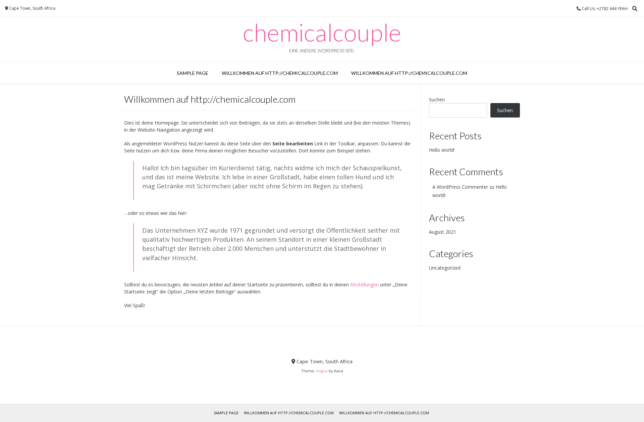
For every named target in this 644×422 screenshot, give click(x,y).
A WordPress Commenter (460, 187)
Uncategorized (445, 268)
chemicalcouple (322, 32)
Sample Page (192, 73)
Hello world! (441, 150)
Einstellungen (364, 284)
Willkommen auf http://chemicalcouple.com (280, 73)
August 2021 (442, 232)
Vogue (322, 370)
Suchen (437, 99)
